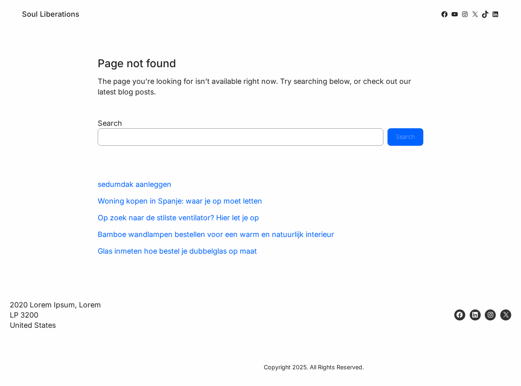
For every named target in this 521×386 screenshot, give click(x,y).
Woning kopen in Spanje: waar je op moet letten (180, 201)
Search (110, 123)
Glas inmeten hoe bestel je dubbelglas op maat (177, 251)
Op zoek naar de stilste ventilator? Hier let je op (178, 217)
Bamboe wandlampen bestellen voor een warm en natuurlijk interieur (216, 234)
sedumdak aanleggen (134, 184)
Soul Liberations (50, 14)
